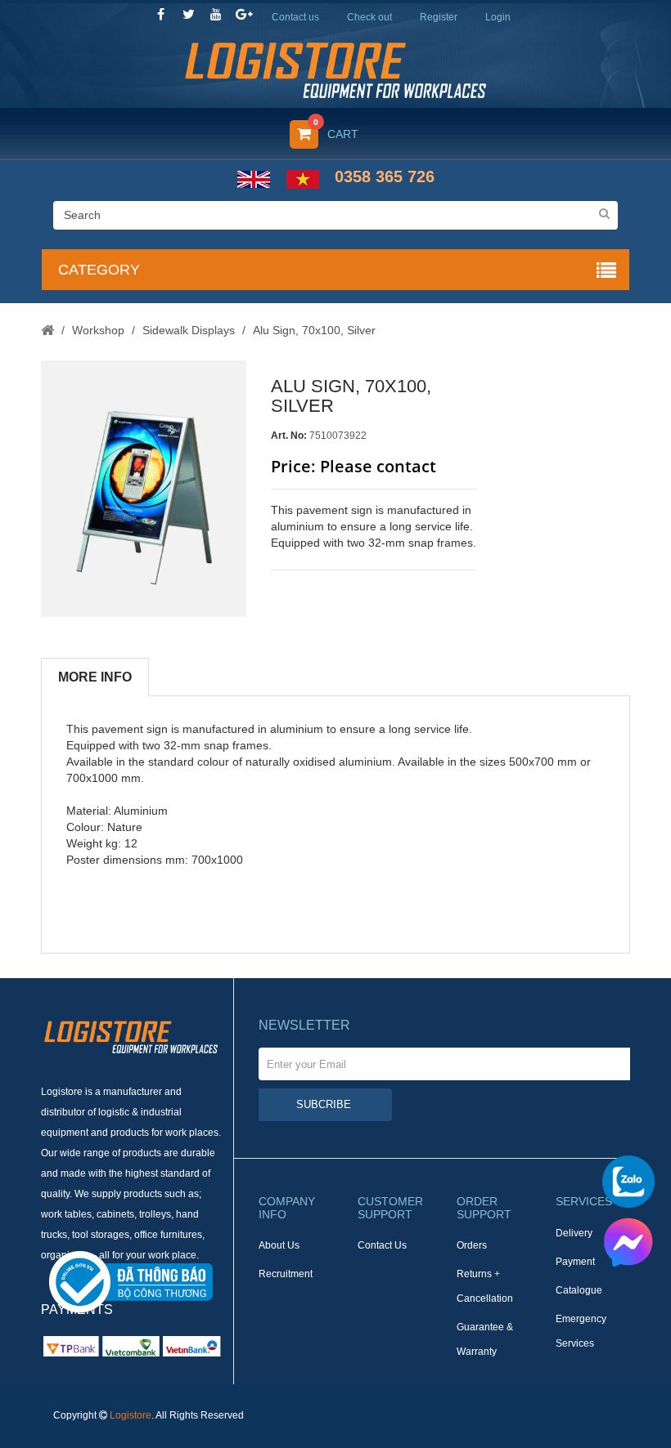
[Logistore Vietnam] (335, 68)
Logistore (130, 1415)
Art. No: (289, 435)
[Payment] (131, 1346)
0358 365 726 (385, 176)
